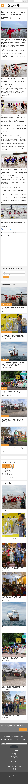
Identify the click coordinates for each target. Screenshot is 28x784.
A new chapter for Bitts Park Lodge (12, 448)
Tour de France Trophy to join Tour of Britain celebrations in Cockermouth (13, 335)
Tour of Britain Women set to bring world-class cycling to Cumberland (13, 392)
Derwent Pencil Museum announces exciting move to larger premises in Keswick (13, 420)
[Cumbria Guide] (14, 5)
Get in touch (23, 729)
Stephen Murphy (18, 18)
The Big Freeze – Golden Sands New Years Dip (13, 308)
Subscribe (14, 747)
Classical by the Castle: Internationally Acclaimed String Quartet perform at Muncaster (12, 597)
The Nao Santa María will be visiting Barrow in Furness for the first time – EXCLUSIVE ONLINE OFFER (13, 364)
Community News (7, 17)
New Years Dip (22, 232)
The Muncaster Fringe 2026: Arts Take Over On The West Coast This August (13, 567)
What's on (14, 17)
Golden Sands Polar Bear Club (11, 232)
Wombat (17, 776)
